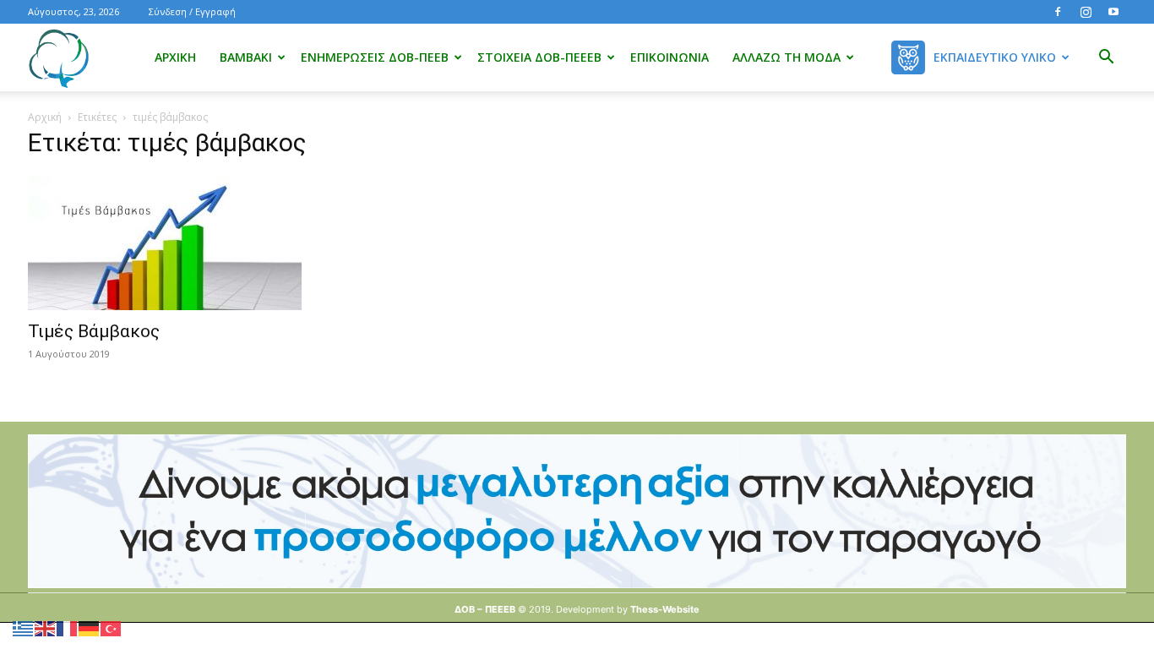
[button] (1106, 59)
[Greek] (24, 627)
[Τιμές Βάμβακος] (197, 242)
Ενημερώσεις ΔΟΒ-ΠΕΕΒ (375, 57)
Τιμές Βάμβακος (94, 331)
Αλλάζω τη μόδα (786, 57)
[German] (90, 627)
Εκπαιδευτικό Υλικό (995, 57)
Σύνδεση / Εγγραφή (192, 11)
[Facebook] (1057, 12)
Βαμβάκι (246, 57)
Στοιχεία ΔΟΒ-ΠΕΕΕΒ (539, 57)
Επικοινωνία (669, 57)
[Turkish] (111, 627)
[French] (68, 627)
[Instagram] (1085, 12)
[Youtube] (1113, 12)
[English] (46, 627)
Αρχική (175, 57)
